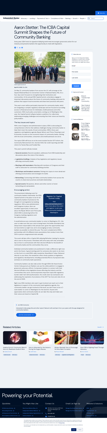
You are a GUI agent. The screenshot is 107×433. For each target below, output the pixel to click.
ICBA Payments (90, 410)
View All (99, 327)
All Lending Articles (7, 410)
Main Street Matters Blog (29, 408)
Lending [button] (32, 18)
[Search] (89, 18)
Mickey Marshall (60, 351)
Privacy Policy (61, 422)
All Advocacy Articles (7, 408)
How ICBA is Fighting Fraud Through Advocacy (92, 348)
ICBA (87, 408)
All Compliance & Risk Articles (10, 415)
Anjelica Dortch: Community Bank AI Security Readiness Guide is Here (14, 348)
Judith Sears (33, 351)
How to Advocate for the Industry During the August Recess (40, 348)
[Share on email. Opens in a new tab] (22, 47)
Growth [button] (75, 18)
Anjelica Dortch (8, 351)
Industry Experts (27, 415)
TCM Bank (88, 413)
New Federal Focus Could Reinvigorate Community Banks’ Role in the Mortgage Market (85, 110)
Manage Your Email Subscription (74, 408)
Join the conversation (27, 315)
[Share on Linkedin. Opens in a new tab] (20, 47)
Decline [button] (80, 429)
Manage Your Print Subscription (74, 410)
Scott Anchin (85, 351)
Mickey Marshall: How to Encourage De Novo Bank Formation (66, 348)
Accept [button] (73, 429)
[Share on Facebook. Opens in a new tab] (15, 47)
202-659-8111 (51, 413)
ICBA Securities (90, 415)
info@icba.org (51, 416)
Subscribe (102, 13)
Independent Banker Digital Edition (32, 413)
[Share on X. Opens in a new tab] (17, 47)
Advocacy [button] (24, 18)
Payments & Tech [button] (43, 18)
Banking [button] (67, 18)
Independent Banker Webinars (30, 410)
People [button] (82, 18)
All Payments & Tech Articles (9, 413)
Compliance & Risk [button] (57, 18)
